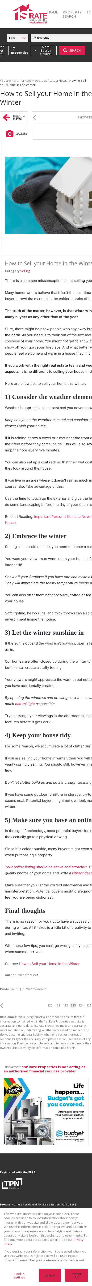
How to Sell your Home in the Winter (49, 963)
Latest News (58, 80)
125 (88, 1005)
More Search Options (45, 50)
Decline (50, 1276)
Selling (25, 271)
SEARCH (75, 50)
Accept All (76, 1275)
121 (57, 1005)
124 (81, 1005)
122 (65, 1005)
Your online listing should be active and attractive (46, 867)
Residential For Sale (35, 1204)
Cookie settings (19, 1275)
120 (49, 1005)
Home (16, 1204)
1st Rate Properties (33, 80)
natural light (25, 704)
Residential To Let (62, 1204)
